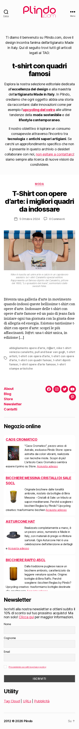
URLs (27, 701)
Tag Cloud (12, 701)
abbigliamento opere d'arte (27, 348)
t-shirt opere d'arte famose (38, 364)
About (9, 389)
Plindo (28, 721)
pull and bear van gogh (50, 352)
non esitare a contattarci (55, 154)
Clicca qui (26, 617)
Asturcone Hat (20, 521)
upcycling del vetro (39, 110)
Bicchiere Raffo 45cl (25, 560)
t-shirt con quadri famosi (35, 360)
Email (7, 651)
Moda (39, 184)
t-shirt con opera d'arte (34, 356)
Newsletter (13, 404)
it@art (51, 348)
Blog (7, 394)
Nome (7, 624)
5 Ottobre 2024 (29, 219)
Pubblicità (41, 701)
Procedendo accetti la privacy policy (27, 667)
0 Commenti (57, 219)
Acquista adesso (47, 466)
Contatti (10, 409)
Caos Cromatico (21, 439)
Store (8, 399)
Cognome (10, 638)
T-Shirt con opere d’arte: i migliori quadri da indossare (39, 201)
